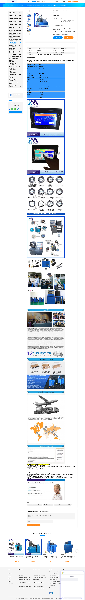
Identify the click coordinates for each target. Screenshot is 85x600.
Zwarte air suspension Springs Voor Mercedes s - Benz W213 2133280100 (25, 586)
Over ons (9, 576)
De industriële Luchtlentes (15, 52)
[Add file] (62, 598)
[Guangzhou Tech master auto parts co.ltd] (12, 1)
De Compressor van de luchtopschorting (15, 34)
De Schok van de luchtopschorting (15, 13)
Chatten (15, 111)
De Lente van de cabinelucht (15, 49)
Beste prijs (58, 37)
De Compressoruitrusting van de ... (15, 37)
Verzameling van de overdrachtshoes (15, 80)
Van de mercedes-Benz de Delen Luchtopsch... (15, 19)
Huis (8, 571)
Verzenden (34, 525)
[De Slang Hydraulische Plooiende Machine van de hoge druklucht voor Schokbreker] (10, 95)
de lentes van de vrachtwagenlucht (15, 46)
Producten (10, 573)
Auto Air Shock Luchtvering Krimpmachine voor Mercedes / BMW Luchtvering (50, 558)
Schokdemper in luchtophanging (15, 28)
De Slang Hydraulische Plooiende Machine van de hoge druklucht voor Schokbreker (17, 95)
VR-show (9, 575)
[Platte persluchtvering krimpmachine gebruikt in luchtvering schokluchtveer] (68, 547)
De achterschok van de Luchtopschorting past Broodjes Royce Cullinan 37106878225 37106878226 (39, 586)
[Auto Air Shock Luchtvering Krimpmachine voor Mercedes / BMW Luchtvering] (51, 547)
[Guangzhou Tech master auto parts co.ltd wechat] (15, 109)
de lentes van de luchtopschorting (15, 16)
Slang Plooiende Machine (48, 504)
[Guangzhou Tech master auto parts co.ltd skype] (18, 109)
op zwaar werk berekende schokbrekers (34, 504)
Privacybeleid (10, 583)
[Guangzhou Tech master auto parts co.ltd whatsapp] (12, 109)
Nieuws (9, 578)
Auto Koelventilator (15, 66)
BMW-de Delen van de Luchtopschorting (15, 22)
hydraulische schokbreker (15, 61)
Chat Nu (72, 1)
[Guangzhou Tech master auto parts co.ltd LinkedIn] (52, 593)
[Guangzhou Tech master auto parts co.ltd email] (9, 109)
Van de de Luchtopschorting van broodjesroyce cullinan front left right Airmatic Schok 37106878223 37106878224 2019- (40, 576)
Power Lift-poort (15, 74)
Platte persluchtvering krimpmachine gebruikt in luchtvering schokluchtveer (67, 558)
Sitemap (9, 579)
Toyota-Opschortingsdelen (15, 72)
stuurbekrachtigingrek (15, 58)
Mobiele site (10, 581)
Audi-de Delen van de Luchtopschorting (15, 25)
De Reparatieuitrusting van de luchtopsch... (15, 40)
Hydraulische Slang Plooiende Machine (15, 43)
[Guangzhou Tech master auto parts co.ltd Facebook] (50, 593)
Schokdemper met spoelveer (15, 77)
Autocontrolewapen (15, 54)
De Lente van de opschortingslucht (15, 69)
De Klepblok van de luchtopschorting (15, 64)
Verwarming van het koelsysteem (15, 86)
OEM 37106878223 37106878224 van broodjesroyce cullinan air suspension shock (39, 581)
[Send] (82, 598)
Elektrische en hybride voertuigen (15, 83)
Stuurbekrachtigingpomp (15, 56)
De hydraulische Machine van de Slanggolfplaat (63, 504)
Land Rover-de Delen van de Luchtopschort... (15, 31)
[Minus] (82, 572)
